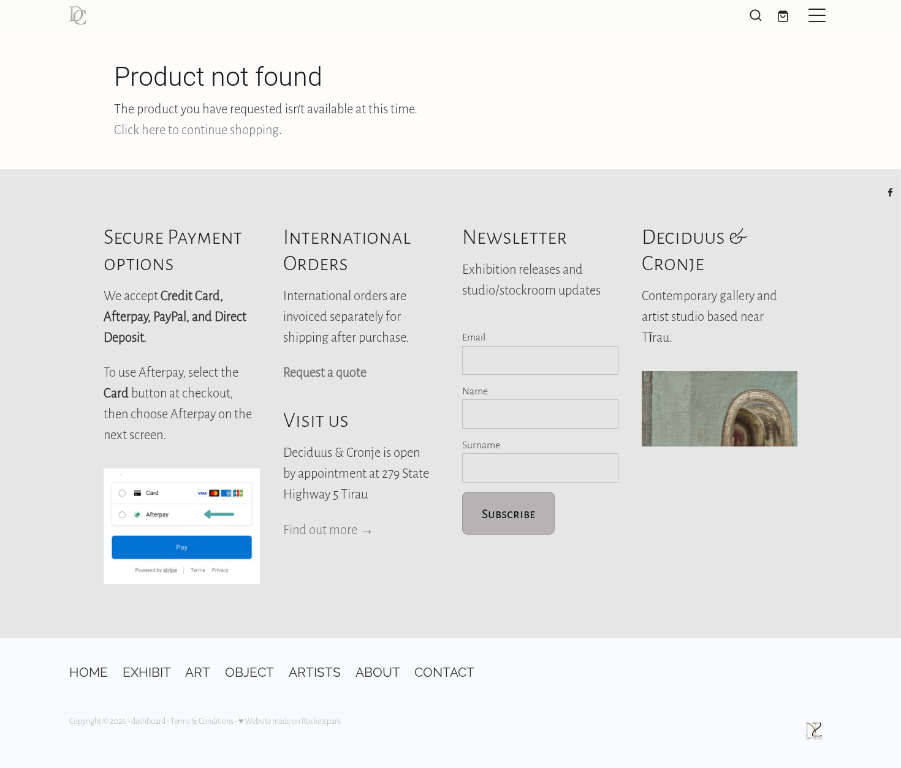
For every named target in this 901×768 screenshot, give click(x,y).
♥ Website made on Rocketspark (289, 720)
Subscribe (508, 513)
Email (473, 336)
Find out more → (328, 529)
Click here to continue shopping (196, 129)
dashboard (148, 720)
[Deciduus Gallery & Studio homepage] (355, 15)
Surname (481, 444)
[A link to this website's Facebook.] (890, 192)
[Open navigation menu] (817, 15)
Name (475, 390)
